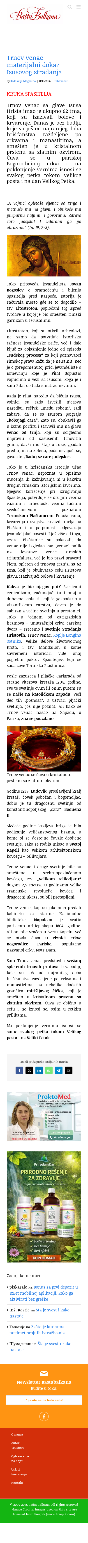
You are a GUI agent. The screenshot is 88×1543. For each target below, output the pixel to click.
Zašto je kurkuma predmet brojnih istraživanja (37, 1330)
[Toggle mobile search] (69, 6)
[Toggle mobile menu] (78, 6)
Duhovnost (60, 81)
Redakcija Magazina (23, 81)
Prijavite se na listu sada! (44, 1400)
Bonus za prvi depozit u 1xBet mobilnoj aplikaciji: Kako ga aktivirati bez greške (43, 1293)
